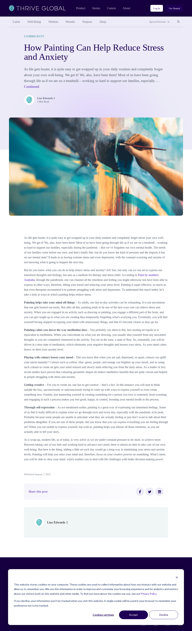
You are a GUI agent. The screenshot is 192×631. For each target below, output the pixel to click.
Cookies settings (103, 614)
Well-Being (34, 21)
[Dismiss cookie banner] (177, 577)
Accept (133, 614)
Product (80, 8)
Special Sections (157, 21)
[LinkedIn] (159, 492)
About (126, 8)
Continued (31, 87)
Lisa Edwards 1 (46, 98)
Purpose (87, 21)
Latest (16, 21)
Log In (156, 8)
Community (34, 36)
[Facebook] (140, 492)
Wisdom (53, 21)
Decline (163, 614)
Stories (96, 8)
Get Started (174, 8)
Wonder (70, 21)
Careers (111, 8)
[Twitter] (150, 492)
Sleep (103, 21)
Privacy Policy (149, 593)
